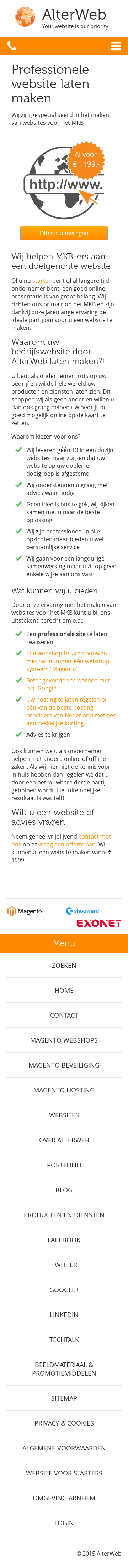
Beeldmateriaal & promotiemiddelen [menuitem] (64, 1368)
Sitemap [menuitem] (64, 1398)
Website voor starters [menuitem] (64, 1473)
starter (41, 281)
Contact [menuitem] (64, 1015)
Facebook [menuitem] (64, 1239)
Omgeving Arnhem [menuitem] (64, 1498)
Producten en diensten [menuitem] (64, 1215)
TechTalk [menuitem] (64, 1339)
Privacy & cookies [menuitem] (64, 1423)
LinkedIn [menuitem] (64, 1314)
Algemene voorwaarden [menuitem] (64, 1448)
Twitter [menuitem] (64, 1264)
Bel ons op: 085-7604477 (12, 46)
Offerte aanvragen (64, 233)
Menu (116, 46)
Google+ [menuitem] (64, 1289)
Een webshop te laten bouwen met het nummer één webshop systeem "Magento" (68, 661)
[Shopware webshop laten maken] (82, 914)
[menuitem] (64, 965)
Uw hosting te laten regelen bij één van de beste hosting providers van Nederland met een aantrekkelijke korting (71, 711)
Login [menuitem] (64, 1523)
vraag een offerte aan (67, 844)
